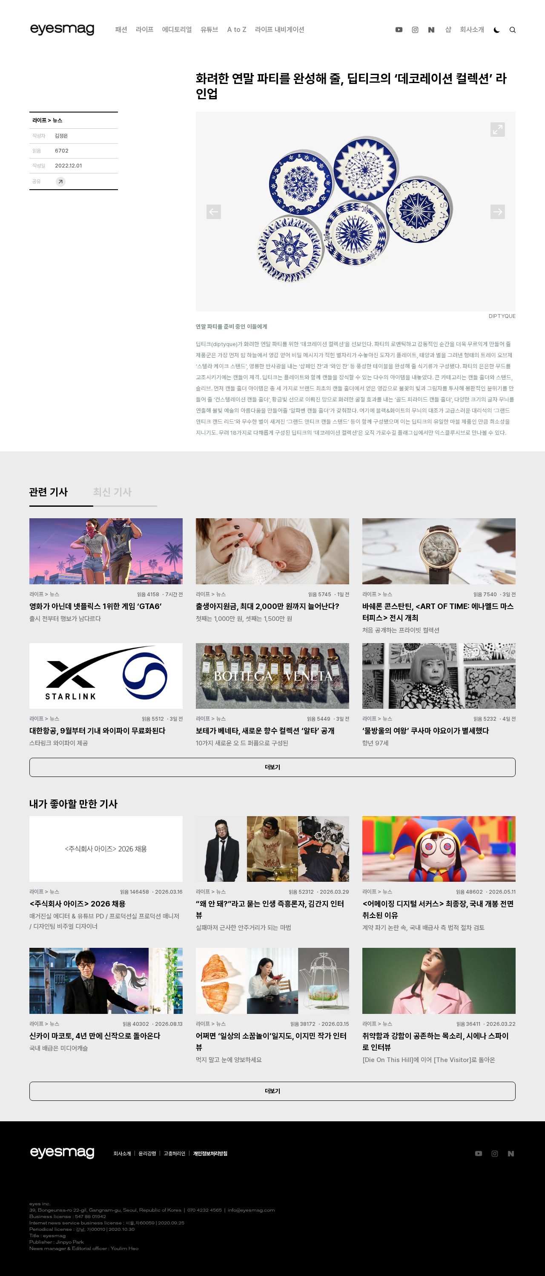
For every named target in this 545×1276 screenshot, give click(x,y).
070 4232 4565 (204, 1210)
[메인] (62, 30)
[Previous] (213, 211)
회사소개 (472, 30)
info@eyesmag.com (251, 1210)
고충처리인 (174, 1154)
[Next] (497, 211)
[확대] (497, 129)
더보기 (272, 767)
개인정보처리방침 (210, 1154)
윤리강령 (147, 1154)
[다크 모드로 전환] (497, 30)
